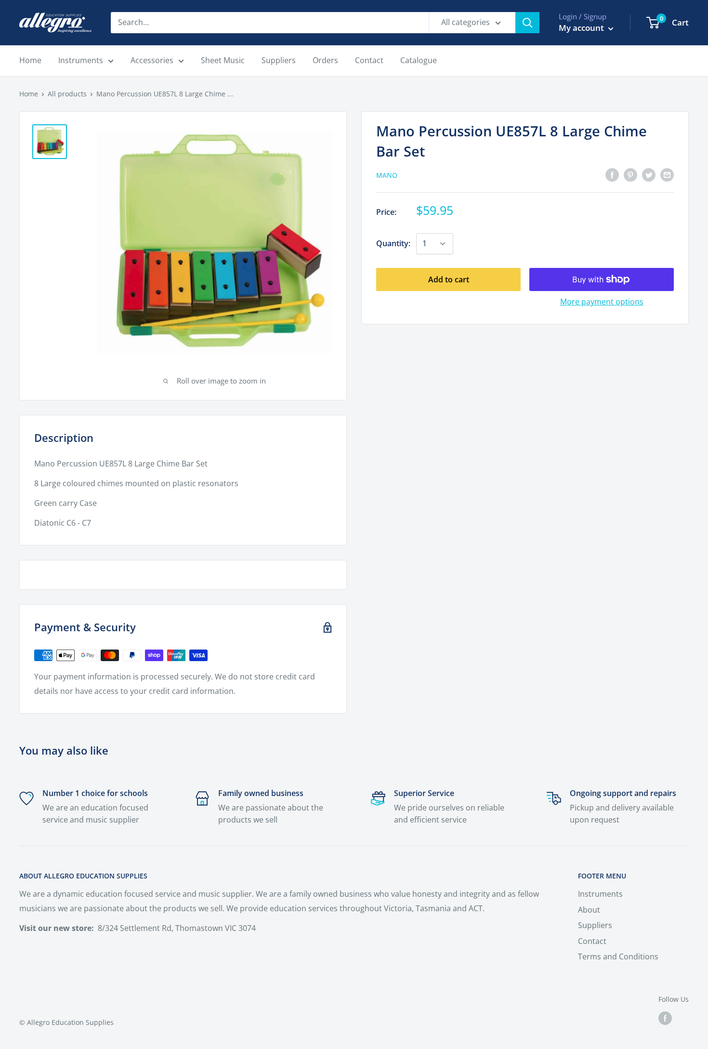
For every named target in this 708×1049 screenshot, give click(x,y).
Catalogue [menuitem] (418, 60)
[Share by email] (667, 174)
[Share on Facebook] (612, 174)
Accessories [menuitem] (152, 60)
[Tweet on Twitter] (649, 174)
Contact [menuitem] (369, 60)
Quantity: (393, 243)
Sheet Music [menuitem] (223, 60)
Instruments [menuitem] (80, 60)
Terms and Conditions (618, 956)
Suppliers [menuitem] (279, 60)
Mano (386, 175)
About (589, 909)
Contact (592, 941)
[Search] (527, 22)
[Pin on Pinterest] (630, 174)
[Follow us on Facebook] (665, 1018)
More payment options (601, 301)
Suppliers (595, 925)
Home (28, 93)
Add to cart (448, 279)
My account (582, 27)
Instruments (600, 894)
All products (67, 93)
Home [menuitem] (30, 60)
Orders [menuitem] (325, 60)
